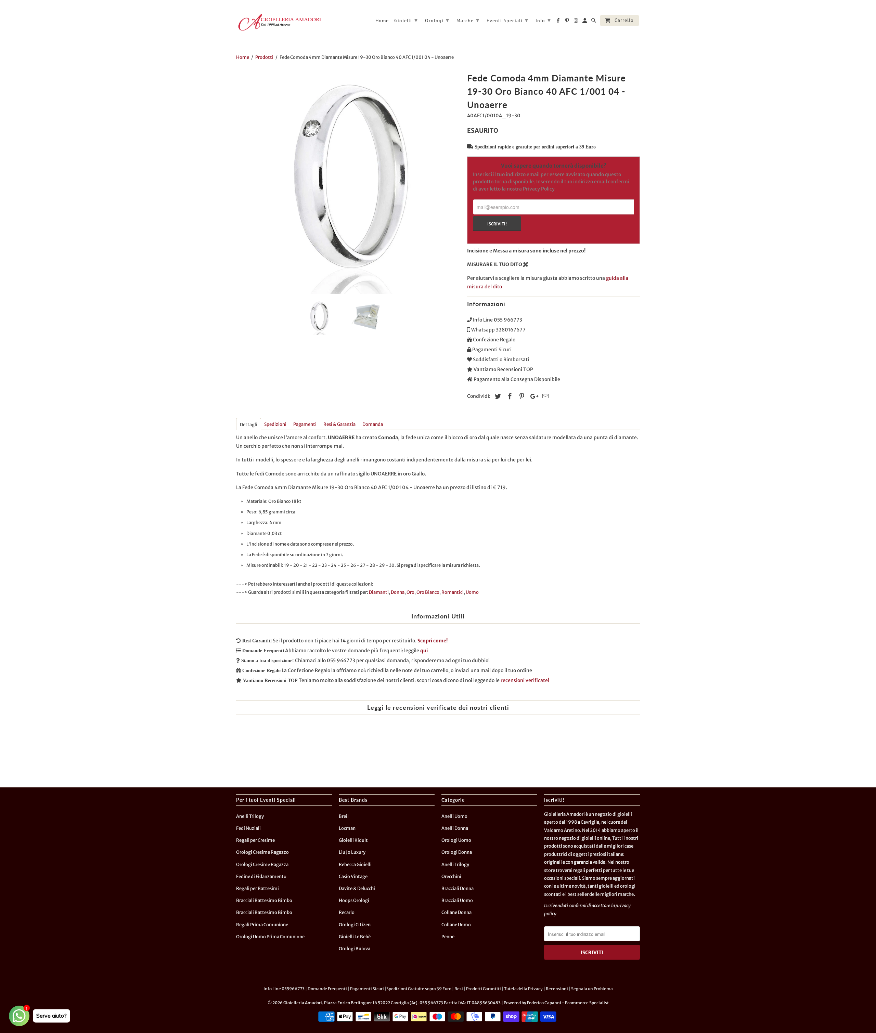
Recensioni (557, 988)
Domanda (372, 424)
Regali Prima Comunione (262, 925)
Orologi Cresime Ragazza (262, 864)
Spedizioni (275, 424)
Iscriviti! (497, 223)
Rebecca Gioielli (355, 864)
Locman (347, 828)
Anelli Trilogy (250, 816)
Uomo (472, 592)
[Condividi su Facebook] (508, 396)
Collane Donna (456, 912)
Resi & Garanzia (339, 424)
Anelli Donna (454, 828)
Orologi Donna (456, 852)
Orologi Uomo (456, 840)
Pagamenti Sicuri (367, 988)
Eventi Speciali (507, 20)
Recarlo (347, 912)
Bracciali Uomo (457, 900)
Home (382, 21)
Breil (344, 816)
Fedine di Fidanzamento (261, 876)
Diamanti (379, 592)
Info (543, 20)
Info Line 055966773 (284, 988)
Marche (467, 20)
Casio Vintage (353, 876)
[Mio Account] (585, 22)
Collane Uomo (456, 925)
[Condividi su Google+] (532, 396)
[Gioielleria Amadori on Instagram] (576, 22)
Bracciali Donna (457, 888)
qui (424, 651)
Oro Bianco (427, 592)
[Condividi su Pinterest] (520, 396)
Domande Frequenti (327, 988)
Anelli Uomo (454, 816)
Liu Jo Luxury (352, 852)
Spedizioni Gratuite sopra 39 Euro (418, 988)
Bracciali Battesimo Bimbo (264, 900)
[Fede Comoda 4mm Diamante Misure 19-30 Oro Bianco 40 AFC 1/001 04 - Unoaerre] (348, 182)
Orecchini (451, 876)
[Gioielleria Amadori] (279, 22)
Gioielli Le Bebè (355, 937)
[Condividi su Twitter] (496, 396)
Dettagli (248, 425)
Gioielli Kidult (353, 840)
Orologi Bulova (354, 949)
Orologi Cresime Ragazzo (262, 852)
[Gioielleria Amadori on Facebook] (559, 22)
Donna (397, 592)
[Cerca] (594, 22)
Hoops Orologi (354, 900)
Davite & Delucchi (357, 888)
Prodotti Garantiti (483, 988)
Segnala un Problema (592, 988)
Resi (458, 988)
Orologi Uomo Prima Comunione (270, 937)
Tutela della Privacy (523, 988)
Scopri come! (432, 641)
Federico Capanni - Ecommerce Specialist (568, 1002)
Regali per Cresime (255, 840)
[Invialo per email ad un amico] (544, 396)
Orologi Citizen (355, 925)
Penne (447, 937)
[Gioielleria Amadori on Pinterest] (567, 22)
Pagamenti (305, 424)
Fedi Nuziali (248, 828)
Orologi (437, 20)
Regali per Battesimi (257, 888)
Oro (410, 592)
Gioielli (406, 20)
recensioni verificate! (525, 680)
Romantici (452, 592)
